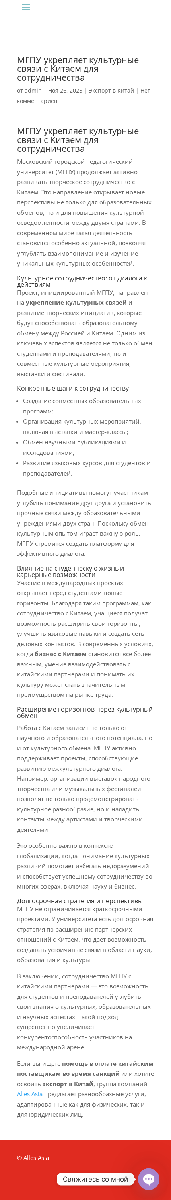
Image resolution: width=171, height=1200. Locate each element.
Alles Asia (30, 1094)
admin (33, 90)
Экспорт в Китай (111, 90)
